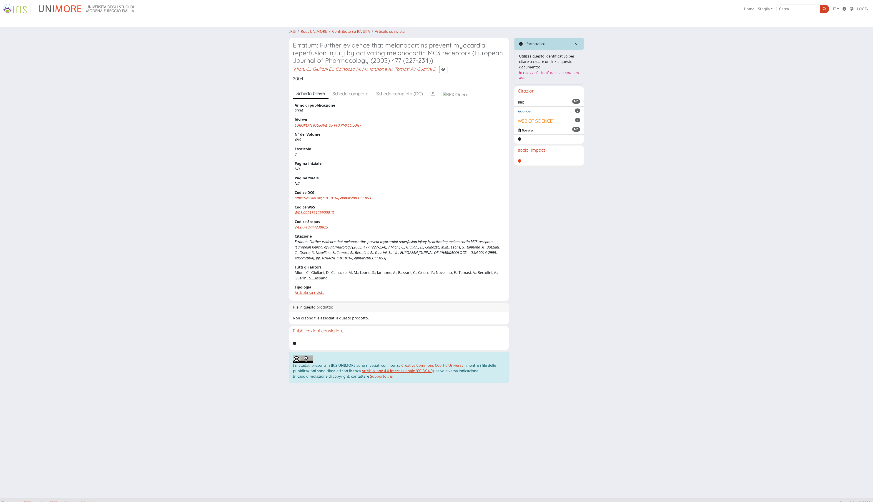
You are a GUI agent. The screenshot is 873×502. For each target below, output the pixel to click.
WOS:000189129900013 (314, 212)
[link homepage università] (86, 8)
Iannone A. (380, 69)
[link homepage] (16, 8)
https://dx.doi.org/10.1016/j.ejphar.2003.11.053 (333, 198)
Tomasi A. (404, 69)
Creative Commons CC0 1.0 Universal (432, 365)
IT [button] (834, 8)
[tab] (433, 93)
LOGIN (862, 8)
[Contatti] (851, 8)
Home (749, 8)
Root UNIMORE (314, 31)
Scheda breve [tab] (310, 93)
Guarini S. (426, 69)
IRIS (292, 31)
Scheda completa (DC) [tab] (399, 93)
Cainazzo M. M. (351, 69)
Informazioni (533, 43)
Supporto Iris (381, 376)
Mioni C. (302, 69)
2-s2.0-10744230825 (311, 227)
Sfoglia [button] (764, 8)
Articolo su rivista (390, 31)
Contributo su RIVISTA (351, 31)
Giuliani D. (323, 69)
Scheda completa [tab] (350, 93)
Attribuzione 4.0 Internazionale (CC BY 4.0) (398, 370)
